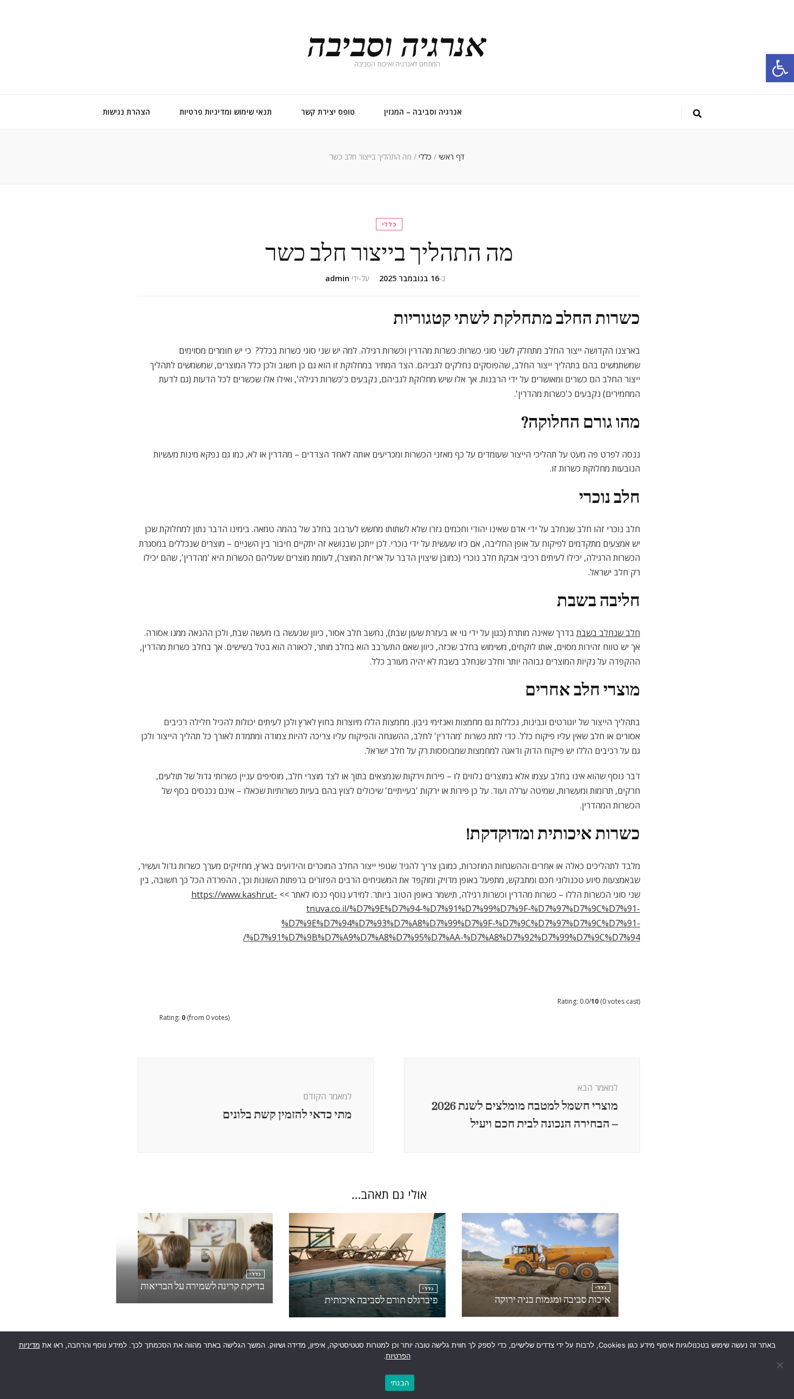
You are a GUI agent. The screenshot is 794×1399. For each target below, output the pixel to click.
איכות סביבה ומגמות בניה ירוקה (552, 1299)
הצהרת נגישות (126, 112)
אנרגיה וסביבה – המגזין (423, 112)
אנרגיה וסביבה (397, 42)
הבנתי (400, 1382)
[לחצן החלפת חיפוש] (697, 114)
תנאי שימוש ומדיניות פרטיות (225, 112)
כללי (389, 224)
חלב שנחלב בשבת (608, 633)
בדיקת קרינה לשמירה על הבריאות (202, 1286)
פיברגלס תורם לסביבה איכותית (381, 1300)
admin (337, 278)
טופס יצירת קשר (328, 112)
